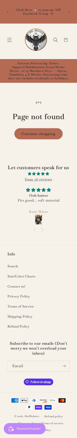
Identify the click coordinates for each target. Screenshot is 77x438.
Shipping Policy (19, 316)
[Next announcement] (69, 12)
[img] (39, 174)
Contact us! (16, 286)
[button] (9, 40)
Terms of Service (20, 306)
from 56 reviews (38, 179)
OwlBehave (32, 416)
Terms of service (52, 423)
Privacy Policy (18, 296)
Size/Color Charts (21, 276)
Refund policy (53, 416)
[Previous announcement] (8, 12)
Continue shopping (38, 133)
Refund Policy (18, 326)
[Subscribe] (64, 366)
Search (12, 266)
